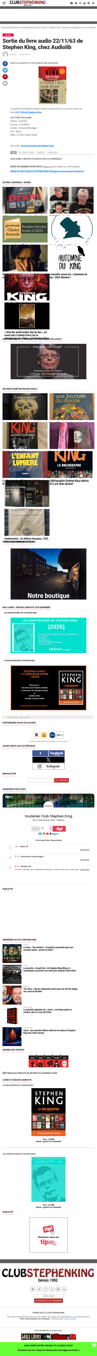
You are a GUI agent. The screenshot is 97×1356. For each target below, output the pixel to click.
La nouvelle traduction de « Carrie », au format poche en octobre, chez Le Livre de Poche (47, 1010)
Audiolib (40, 152)
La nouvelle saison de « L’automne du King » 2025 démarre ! (67, 276)
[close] (94, 1345)
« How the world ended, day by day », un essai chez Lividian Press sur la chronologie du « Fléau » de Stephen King (26, 335)
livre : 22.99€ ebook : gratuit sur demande (48, 1206)
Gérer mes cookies (48, 1341)
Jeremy (13, 54)
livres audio (52, 152)
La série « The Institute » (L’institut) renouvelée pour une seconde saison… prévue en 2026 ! (48, 948)
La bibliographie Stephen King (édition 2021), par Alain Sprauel (68, 482)
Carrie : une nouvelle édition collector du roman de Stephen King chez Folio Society (49, 1031)
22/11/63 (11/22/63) (26, 152)
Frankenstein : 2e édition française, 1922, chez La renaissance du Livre (26, 540)
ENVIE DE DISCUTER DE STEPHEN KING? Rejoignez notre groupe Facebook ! (47, 171)
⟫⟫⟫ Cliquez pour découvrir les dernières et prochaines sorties (30, 1072)
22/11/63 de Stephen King (28, 112)
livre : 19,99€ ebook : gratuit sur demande (48, 1140)
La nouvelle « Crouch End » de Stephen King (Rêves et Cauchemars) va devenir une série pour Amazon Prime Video (49, 969)
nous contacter (70, 1318)
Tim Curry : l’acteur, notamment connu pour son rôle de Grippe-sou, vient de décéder (50, 990)
